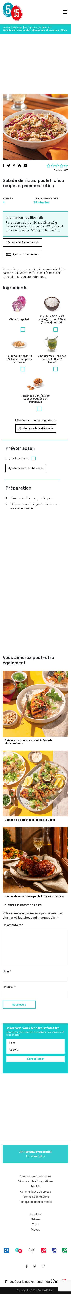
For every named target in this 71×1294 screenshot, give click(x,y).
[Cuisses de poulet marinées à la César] (35, 783)
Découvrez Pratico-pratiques (35, 1181)
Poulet (46, 27)
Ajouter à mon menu (25, 254)
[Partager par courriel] (25, 165)
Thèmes (35, 1219)
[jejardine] (64, 1250)
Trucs (35, 1224)
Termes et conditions (35, 1196)
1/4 (19, 319)
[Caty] (32, 1250)
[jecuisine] (43, 1250)
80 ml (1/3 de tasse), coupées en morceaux (35, 399)
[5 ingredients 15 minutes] (9, 12)
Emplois (35, 1186)
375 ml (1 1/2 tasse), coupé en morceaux (19, 359)
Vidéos (35, 1229)
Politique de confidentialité (35, 1202)
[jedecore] (54, 1250)
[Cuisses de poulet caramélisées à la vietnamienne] (35, 704)
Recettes (17, 27)
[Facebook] (27, 1266)
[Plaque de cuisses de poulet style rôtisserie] (35, 860)
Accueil (6, 27)
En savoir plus (35, 1154)
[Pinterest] (34, 1266)
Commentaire (13, 925)
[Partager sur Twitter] (9, 165)
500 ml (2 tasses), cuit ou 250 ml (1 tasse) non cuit (52, 319)
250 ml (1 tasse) (52, 359)
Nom (7, 971)
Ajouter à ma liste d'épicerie (35, 428)
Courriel (9, 987)
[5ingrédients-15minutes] (18, 1250)
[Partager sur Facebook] (3, 165)
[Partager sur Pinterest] (14, 165)
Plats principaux (32, 27)
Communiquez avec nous (35, 1176)
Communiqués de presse (35, 1191)
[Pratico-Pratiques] (6, 1250)
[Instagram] (43, 1266)
